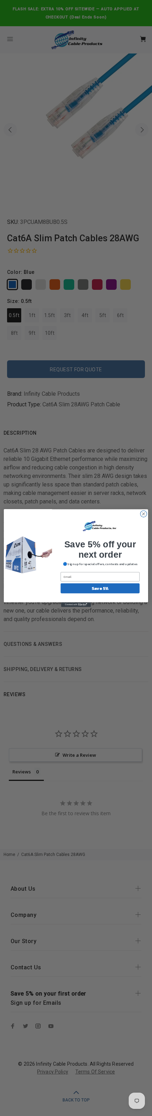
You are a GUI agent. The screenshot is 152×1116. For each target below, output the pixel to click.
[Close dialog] (143, 514)
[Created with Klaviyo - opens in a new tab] (76, 604)
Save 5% (100, 588)
